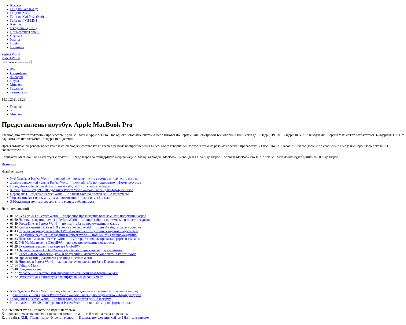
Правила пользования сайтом (100, 317)
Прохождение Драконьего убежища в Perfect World (55, 258)
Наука (14, 81)
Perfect (11, 54)
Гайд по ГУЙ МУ (22, 20)
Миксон (16, 84)
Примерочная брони (25, 32)
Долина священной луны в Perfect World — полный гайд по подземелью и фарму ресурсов (75, 182)
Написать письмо (136, 317)
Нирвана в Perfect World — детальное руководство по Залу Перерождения (72, 261)
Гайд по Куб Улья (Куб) (27, 16)
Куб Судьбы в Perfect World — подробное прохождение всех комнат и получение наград (74, 178)
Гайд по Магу (28, 265)
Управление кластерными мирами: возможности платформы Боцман (60, 197)
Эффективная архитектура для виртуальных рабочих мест (52, 201)
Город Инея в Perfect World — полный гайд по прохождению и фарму (60, 186)
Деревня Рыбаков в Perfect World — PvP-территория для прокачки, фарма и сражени (79, 239)
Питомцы (17, 47)
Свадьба (16, 35)
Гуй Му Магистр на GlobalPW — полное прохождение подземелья (67, 242)
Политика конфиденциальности (53, 317)
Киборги (16, 77)
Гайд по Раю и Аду (24, 9)
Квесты (15, 24)
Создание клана (30, 269)
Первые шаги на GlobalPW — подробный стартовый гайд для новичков (71, 250)
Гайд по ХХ (18, 13)
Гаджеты (16, 88)
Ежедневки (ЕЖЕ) (23, 28)
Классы (15, 5)
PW (12, 69)
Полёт (14, 43)
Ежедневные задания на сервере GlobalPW (49, 246)
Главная (16, 106)
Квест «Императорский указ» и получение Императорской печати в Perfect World (77, 254)
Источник (9, 164)
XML (24, 317)
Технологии (18, 92)
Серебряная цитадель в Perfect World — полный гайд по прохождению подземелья (69, 194)
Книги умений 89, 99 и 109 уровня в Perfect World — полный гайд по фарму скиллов (71, 190)
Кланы (15, 39)
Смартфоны (18, 73)
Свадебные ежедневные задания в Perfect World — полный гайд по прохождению (78, 235)
